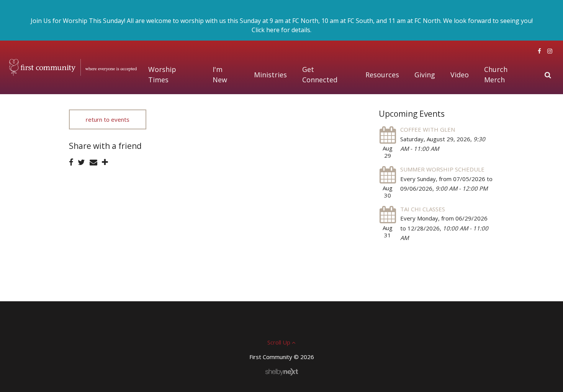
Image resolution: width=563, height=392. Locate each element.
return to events (107, 119)
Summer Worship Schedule (442, 169)
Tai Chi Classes (422, 209)
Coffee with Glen (427, 129)
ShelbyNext (281, 372)
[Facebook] (539, 51)
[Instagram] (549, 51)
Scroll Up (279, 342)
